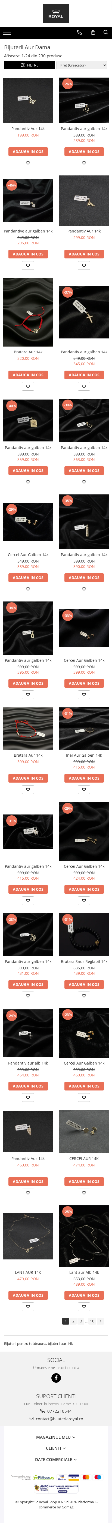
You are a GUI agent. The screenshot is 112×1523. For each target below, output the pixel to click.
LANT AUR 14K (28, 1272)
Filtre (32, 65)
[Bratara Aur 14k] (28, 312)
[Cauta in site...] (106, 32)
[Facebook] (56, 1378)
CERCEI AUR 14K (84, 1158)
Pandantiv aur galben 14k (84, 128)
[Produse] (7, 34)
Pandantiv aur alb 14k (28, 1063)
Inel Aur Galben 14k (84, 755)
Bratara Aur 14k (28, 351)
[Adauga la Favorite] (28, 163)
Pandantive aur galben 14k (28, 231)
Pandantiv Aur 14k (28, 128)
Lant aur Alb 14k (84, 1272)
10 (92, 1321)
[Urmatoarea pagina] (100, 1321)
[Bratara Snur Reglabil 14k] (84, 934)
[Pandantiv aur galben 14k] (84, 100)
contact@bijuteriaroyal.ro (59, 1418)
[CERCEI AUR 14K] (84, 1131)
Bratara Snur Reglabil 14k (84, 961)
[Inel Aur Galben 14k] (84, 728)
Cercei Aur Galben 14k (28, 554)
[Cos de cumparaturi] (93, 32)
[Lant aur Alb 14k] (84, 1236)
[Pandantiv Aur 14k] (28, 100)
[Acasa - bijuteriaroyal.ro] (56, 13)
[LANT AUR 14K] (28, 1236)
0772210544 (59, 1411)
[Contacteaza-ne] (79, 32)
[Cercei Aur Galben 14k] (28, 522)
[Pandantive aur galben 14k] (28, 200)
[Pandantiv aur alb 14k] (28, 1033)
